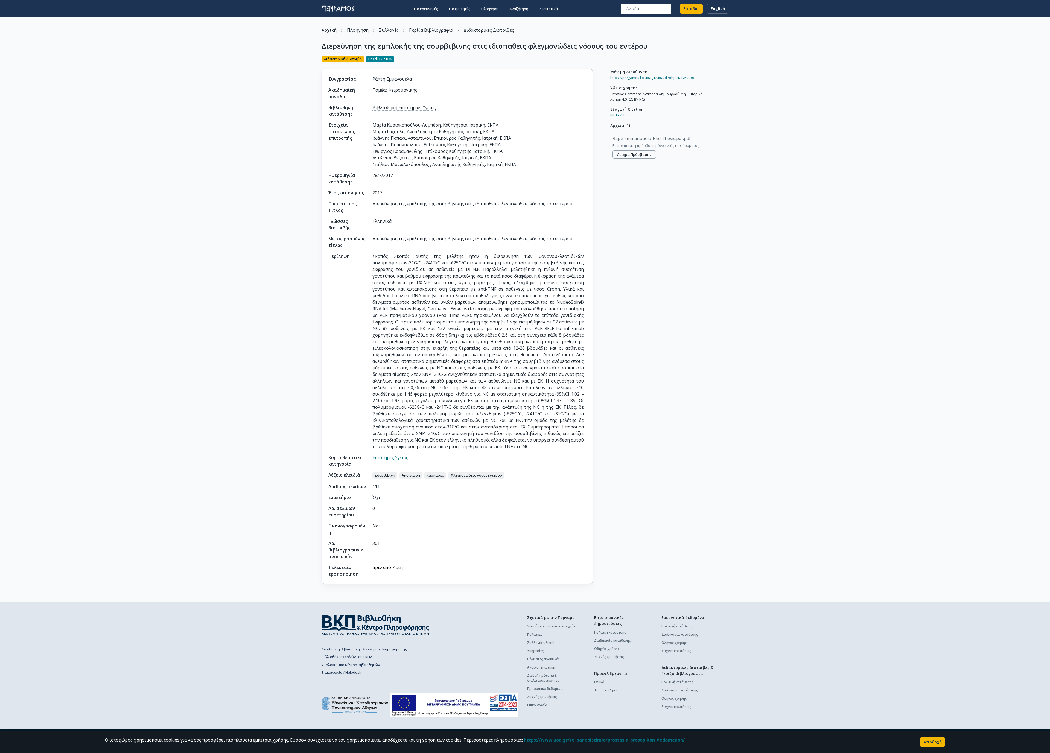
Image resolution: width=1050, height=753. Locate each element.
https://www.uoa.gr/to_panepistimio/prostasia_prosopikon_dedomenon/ (604, 740)
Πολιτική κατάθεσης (610, 632)
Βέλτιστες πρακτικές (543, 659)
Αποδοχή (932, 742)
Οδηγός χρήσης (606, 648)
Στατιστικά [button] (548, 8)
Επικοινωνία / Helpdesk (341, 672)
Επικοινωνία (537, 705)
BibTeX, (616, 115)
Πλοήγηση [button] (489, 8)
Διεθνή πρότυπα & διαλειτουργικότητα (543, 678)
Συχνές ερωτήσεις (542, 696)
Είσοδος (691, 8)
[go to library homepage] (375, 625)
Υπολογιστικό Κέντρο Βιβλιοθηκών (351, 664)
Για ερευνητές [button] (426, 8)
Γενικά (599, 682)
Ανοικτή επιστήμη (541, 667)
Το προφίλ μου (606, 690)
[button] (384, 475)
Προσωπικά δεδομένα (545, 688)
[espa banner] (454, 705)
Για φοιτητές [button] (459, 8)
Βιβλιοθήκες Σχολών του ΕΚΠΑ (347, 656)
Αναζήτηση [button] (518, 8)
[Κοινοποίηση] (590, 59)
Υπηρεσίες (535, 651)
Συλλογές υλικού (541, 642)
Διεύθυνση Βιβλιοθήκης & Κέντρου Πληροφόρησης (364, 649)
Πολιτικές (534, 634)
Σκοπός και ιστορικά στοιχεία (551, 626)
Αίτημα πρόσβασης (634, 154)
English (718, 8)
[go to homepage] (338, 9)
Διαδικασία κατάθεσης (612, 640)
